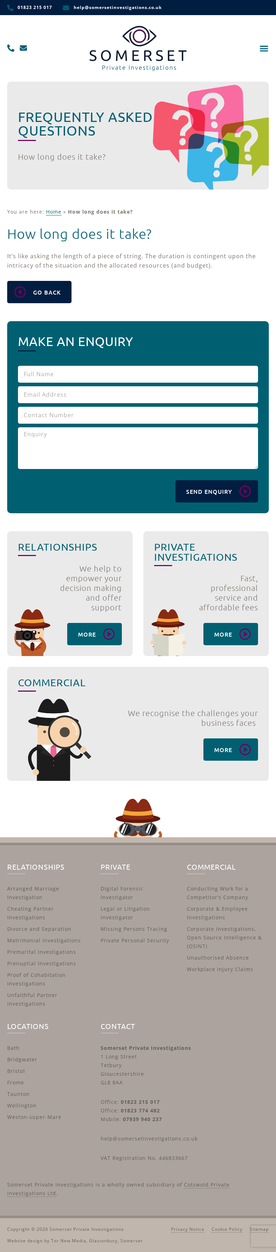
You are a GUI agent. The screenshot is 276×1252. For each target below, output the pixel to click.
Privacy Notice (187, 1229)
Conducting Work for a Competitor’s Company (217, 893)
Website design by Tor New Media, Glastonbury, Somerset (75, 1241)
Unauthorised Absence (218, 957)
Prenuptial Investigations (41, 963)
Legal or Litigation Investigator (125, 913)
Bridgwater (22, 1059)
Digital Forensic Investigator (122, 893)
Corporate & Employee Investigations (217, 913)
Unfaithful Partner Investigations (32, 999)
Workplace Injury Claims (220, 969)
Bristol (16, 1070)
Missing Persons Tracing (134, 928)
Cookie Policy (227, 1229)
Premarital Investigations (41, 951)
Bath (13, 1047)
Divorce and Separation (39, 928)
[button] (264, 48)
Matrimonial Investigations (44, 940)
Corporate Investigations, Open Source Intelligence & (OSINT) (224, 937)
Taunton (18, 1094)
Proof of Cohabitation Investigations (36, 979)
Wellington (22, 1105)
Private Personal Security (135, 940)
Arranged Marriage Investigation (33, 893)
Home (53, 211)
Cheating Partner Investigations (30, 913)
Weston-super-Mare (34, 1117)
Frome (15, 1082)
